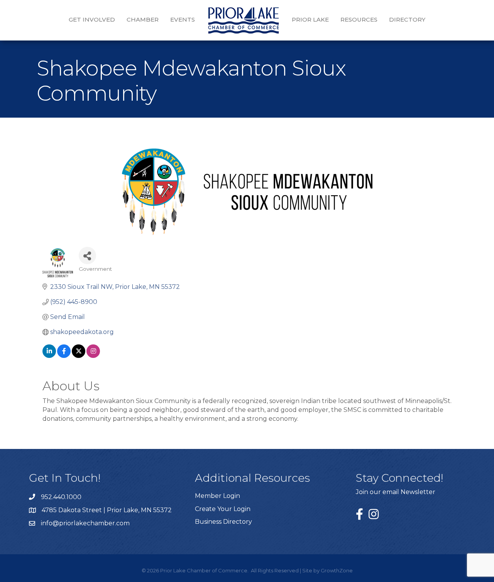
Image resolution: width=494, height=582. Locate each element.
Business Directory (223, 521)
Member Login (217, 495)
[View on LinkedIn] (49, 355)
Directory (407, 19)
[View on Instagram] (93, 355)
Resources (358, 19)
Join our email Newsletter (395, 492)
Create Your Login (222, 509)
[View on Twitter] (78, 355)
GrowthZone (337, 570)
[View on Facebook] (64, 355)
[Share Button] (87, 255)
